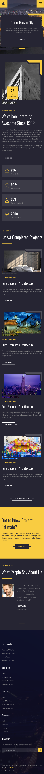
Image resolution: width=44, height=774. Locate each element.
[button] (22, 48)
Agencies (5, 732)
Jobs (3, 674)
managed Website (8, 650)
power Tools (6, 657)
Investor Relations (8, 681)
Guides (4, 721)
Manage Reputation (8, 653)
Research (5, 724)
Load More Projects (22, 498)
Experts (4, 728)
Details (22, 40)
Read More (8, 158)
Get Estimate (22, 546)
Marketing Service (8, 661)
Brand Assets (6, 677)
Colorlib (11, 767)
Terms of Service (7, 684)
